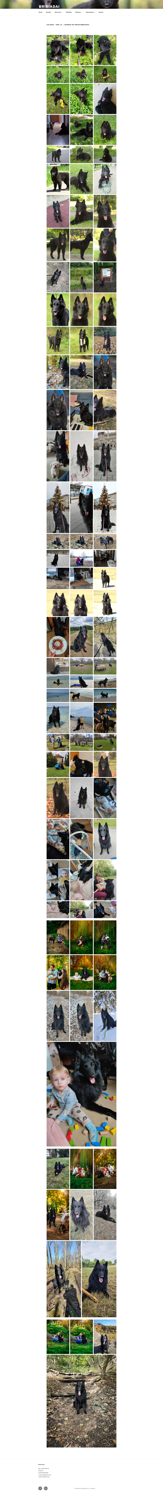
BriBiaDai (49, 7)
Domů (40, 12)
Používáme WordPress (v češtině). (85, 1488)
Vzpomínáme (90, 12)
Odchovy (78, 12)
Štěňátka (69, 12)
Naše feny (58, 12)
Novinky (48, 12)
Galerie (101, 12)
